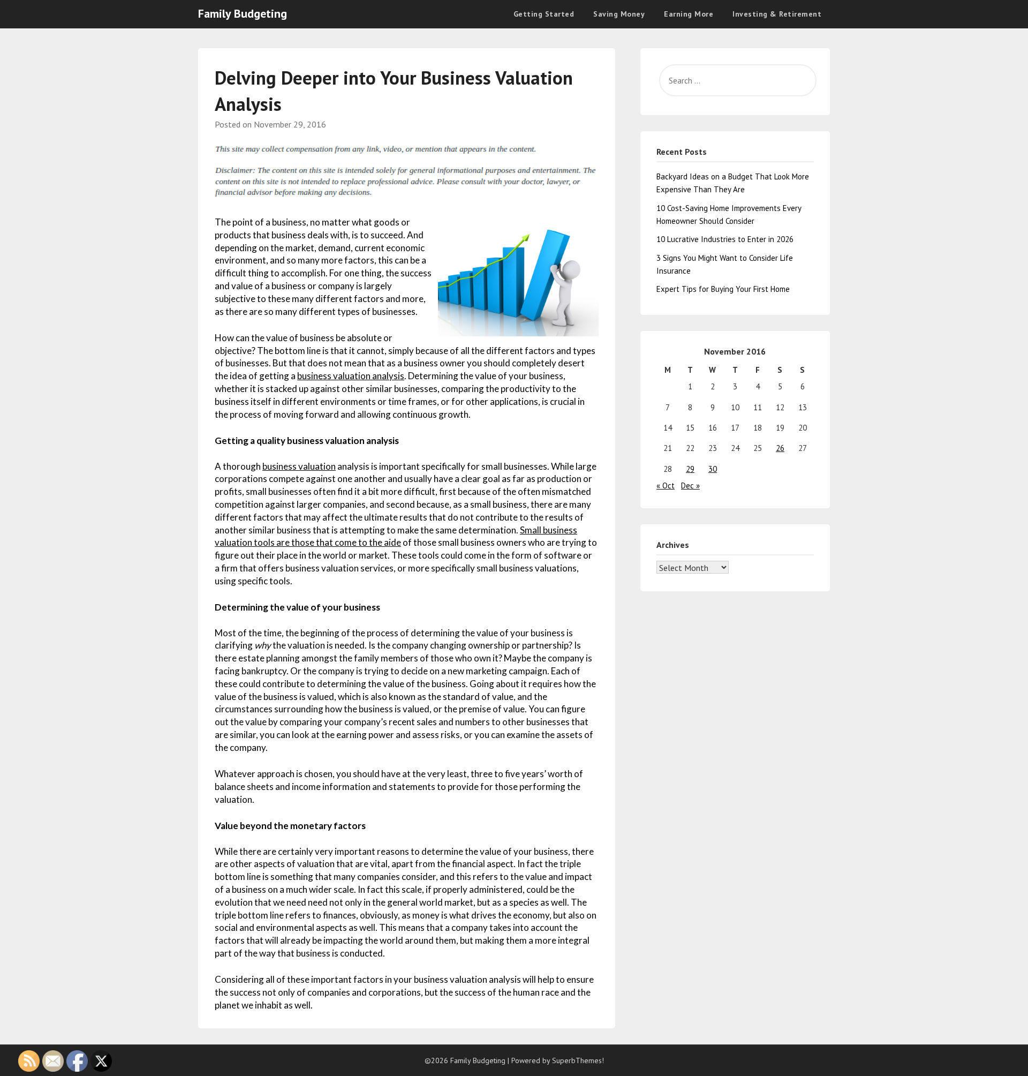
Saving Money (619, 14)
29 (690, 469)
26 (780, 448)
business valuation (299, 466)
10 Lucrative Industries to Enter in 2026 (724, 239)
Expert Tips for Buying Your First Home (723, 289)
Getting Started (544, 14)
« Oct (665, 485)
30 (712, 469)
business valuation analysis (350, 375)
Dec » (690, 485)
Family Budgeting (242, 13)
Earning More (688, 14)
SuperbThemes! (578, 1060)
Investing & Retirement (776, 14)
